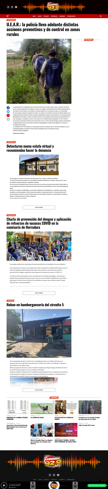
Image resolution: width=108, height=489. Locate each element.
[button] (96, 485)
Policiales (46, 16)
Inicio (34, 16)
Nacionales (62, 16)
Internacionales (71, 16)
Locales (40, 16)
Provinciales (54, 16)
